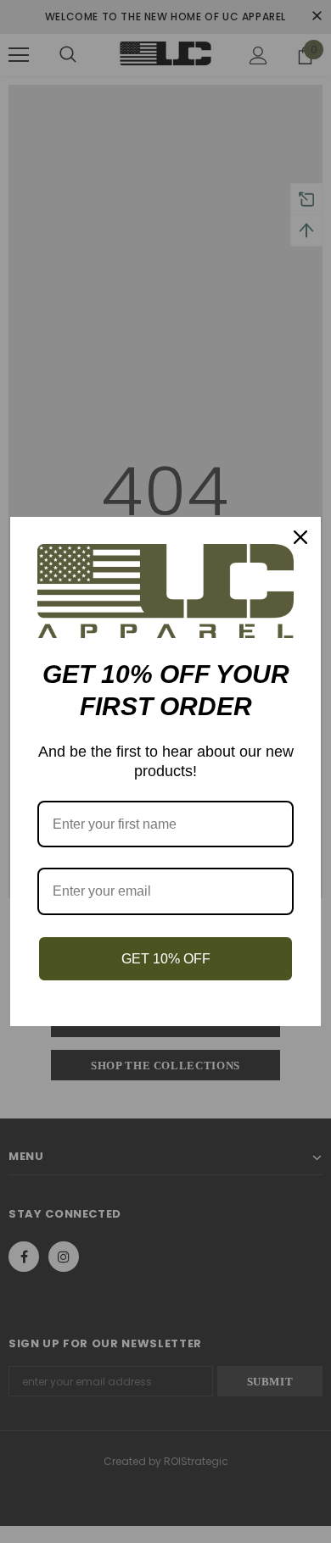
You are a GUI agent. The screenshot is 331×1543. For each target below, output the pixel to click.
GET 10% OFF (165, 959)
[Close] (300, 537)
